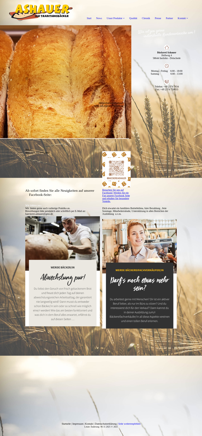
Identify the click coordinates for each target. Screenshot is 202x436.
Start (89, 18)
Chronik (146, 18)
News (99, 18)
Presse (158, 18)
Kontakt (182, 18)
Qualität (133, 18)
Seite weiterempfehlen (129, 423)
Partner (169, 18)
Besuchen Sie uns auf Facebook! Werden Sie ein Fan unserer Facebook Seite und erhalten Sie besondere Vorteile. (116, 196)
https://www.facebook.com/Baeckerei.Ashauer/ (49, 199)
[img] (36, 12)
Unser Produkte (114, 18)
